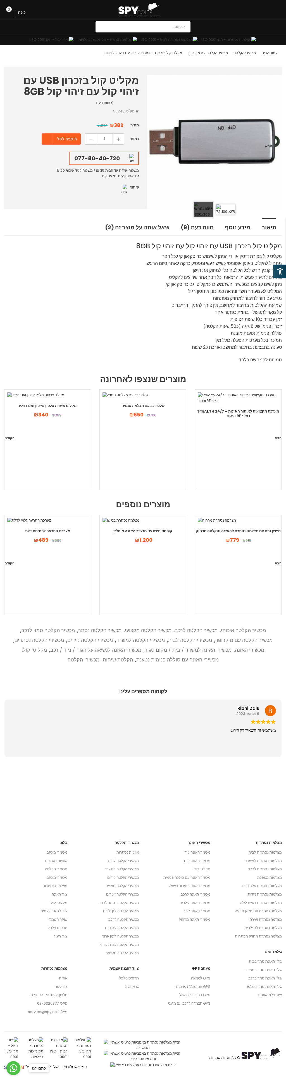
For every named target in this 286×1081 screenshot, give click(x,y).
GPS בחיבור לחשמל (194, 995)
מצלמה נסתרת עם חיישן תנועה (258, 911)
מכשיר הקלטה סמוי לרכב (48, 630)
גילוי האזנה (272, 951)
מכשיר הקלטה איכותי (243, 630)
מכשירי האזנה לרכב (195, 894)
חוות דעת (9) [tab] (197, 227)
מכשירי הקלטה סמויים (122, 886)
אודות (63, 978)
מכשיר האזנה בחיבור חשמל (189, 886)
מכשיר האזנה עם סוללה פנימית (186, 877)
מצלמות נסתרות (54, 886)
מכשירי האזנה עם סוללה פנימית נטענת (177, 659)
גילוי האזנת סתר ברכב (265, 978)
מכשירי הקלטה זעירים (122, 894)
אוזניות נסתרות (56, 860)
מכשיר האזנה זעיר (196, 911)
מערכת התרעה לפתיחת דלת (47, 531)
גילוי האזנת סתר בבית (265, 961)
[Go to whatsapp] (13, 1068)
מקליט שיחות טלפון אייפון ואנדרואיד (47, 405)
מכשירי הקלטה (244, 53)
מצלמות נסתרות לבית (265, 852)
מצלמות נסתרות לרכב (265, 869)
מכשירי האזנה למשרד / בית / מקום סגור (188, 649)
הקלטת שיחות (118, 659)
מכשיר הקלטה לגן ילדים (121, 911)
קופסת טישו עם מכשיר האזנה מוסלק (142, 531)
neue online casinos (18, 1078)
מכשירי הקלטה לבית (190, 640)
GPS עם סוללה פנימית (193, 986)
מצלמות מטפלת (269, 877)
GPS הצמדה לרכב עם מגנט (189, 1003)
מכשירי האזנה (249, 649)
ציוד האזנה (59, 894)
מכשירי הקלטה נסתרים (39, 640)
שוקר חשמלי (58, 919)
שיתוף (134, 187)
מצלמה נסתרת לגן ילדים (263, 928)
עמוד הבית (269, 53)
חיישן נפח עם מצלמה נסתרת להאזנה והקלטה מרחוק (238, 531)
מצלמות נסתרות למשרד (263, 860)
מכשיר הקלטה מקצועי (148, 630)
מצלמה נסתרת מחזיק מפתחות (258, 936)
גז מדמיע (132, 986)
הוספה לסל (67, 139)
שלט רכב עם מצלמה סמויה (143, 405)
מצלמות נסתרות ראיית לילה (261, 902)
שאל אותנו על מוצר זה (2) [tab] (137, 227)
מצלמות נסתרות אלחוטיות (262, 886)
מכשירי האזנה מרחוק (194, 919)
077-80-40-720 (97, 158)
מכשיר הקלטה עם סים (122, 928)
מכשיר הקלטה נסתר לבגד (119, 902)
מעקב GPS (201, 968)
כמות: (134, 139)
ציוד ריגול (60, 936)
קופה (22, 12)
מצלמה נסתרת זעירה (266, 919)
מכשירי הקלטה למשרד (140, 640)
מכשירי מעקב (57, 852)
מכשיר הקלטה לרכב (196, 630)
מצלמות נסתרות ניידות (265, 894)
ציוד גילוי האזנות (270, 995)
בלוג (63, 842)
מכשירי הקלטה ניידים (90, 640)
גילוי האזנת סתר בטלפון (264, 986)
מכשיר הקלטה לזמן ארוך (120, 936)
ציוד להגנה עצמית (53, 911)
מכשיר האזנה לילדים (195, 902)
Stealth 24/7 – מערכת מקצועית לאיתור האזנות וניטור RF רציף (238, 413)
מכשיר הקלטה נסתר (99, 630)
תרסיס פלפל (57, 928)
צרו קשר (61, 986)
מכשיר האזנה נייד (197, 852)
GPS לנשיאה (200, 978)
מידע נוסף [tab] (238, 227)
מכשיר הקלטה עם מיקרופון (208, 53)
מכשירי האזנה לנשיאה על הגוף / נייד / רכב (95, 649)
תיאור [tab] (269, 227)
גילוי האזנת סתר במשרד (264, 969)
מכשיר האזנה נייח (197, 860)
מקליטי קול (35, 649)
